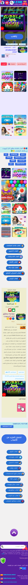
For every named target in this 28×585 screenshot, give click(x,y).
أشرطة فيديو (22, 64)
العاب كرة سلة (13, 268)
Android (9, 157)
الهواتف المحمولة (19, 157)
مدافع (22, 154)
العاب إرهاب (13, 468)
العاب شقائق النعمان (13, 501)
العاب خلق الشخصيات (13, 473)
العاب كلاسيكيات (13, 257)
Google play (14, 154)
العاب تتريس (13, 278)
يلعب (14, 36)
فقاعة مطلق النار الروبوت (10, 582)
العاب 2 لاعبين (13, 251)
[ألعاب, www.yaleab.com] (17, 3)
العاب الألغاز (13, 262)
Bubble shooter (20, 164)
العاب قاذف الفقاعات (13, 246)
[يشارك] (3, 56)
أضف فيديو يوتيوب (7, 426)
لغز (6, 154)
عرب (24, 568)
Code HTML (24, 327)
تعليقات (12, 64)
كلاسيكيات (21, 160)
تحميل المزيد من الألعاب (14, 439)
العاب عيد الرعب (13, 495)
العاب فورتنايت (13, 457)
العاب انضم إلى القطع (13, 273)
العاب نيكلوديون (13, 490)
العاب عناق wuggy (13, 484)
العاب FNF (13, 479)
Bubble (13, 160)
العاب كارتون (13, 451)
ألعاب (4, 64)
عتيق (11, 164)
